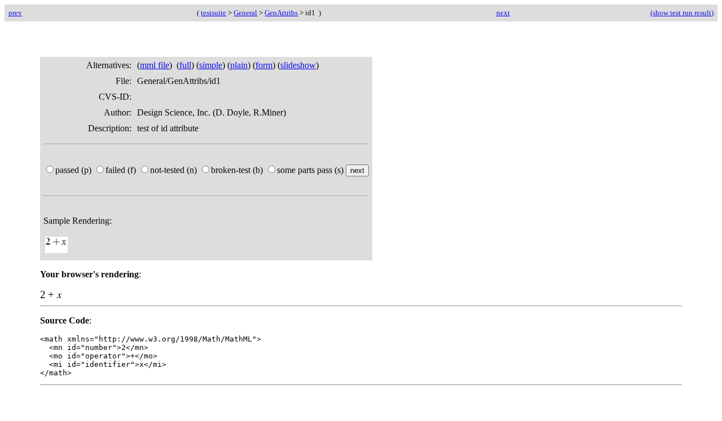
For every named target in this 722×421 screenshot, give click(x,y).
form (264, 65)
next (503, 12)
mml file (154, 65)
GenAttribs (281, 12)
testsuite (213, 12)
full (185, 65)
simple (210, 65)
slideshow (298, 65)
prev (15, 12)
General (245, 12)
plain (239, 65)
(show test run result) (682, 12)
